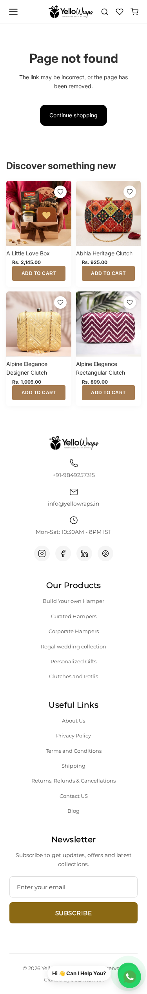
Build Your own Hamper (73, 601)
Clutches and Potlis (73, 676)
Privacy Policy (73, 735)
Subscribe (73, 913)
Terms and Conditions (74, 751)
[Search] (105, 12)
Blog (73, 811)
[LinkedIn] (84, 553)
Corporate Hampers (74, 631)
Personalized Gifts (73, 661)
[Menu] (13, 12)
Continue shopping (73, 115)
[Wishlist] (120, 12)
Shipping (73, 766)
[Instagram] (42, 553)
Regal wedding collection (73, 646)
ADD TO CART (39, 273)
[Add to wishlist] (60, 192)
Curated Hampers (73, 616)
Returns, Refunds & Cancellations (73, 780)
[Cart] (134, 12)
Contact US (74, 796)
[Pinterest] (105, 553)
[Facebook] (63, 553)
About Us (73, 720)
